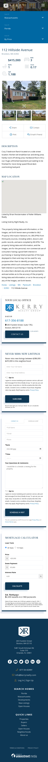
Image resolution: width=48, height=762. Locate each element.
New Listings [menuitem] (24, 703)
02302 (6, 288)
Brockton (37, 285)
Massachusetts (11, 18)
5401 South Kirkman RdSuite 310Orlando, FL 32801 (24, 650)
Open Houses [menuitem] (24, 706)
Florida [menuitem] (24, 693)
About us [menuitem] (24, 735)
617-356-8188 (14, 320)
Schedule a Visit (33, 421)
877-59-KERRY (25, 670)
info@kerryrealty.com (25, 675)
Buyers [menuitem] (24, 722)
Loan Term (9, 543)
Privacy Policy (34, 390)
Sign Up (29, 680)
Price (7, 554)
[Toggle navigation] (43, 4)
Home (4, 285)
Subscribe (17, 399)
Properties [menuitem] (24, 719)
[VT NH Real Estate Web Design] (24, 756)
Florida (7, 28)
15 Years (20, 548)
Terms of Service (9, 522)
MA (19, 285)
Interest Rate (10, 572)
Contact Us (17, 334)
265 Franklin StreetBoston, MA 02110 (24, 642)
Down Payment (11, 563)
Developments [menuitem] (24, 700)
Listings (12, 285)
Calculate (17, 586)
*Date (7, 445)
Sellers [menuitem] (24, 725)
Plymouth (27, 285)
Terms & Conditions (17, 748)
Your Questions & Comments (16, 463)
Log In (20, 680)
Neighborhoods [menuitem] (24, 732)
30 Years (10, 548)
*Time (7, 454)
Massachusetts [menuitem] (24, 696)
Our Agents (34, 331)
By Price (8, 39)
